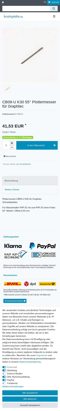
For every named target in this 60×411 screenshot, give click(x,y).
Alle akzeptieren (30, 393)
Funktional (12, 383)
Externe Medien (15, 373)
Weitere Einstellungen (13, 386)
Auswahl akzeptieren (30, 405)
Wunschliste (10, 156)
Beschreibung (11, 180)
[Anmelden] (3, 2)
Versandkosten (25, 164)
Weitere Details (12, 189)
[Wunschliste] (45, 2)
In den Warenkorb (36, 145)
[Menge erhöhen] (12, 143)
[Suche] (54, 8)
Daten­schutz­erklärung (30, 362)
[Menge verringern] (12, 147)
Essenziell (12, 367)
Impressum (41, 355)
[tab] (30, 180)
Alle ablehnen (30, 399)
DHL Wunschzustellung (18, 377)
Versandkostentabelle (14, 301)
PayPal (10, 380)
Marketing (12, 370)
